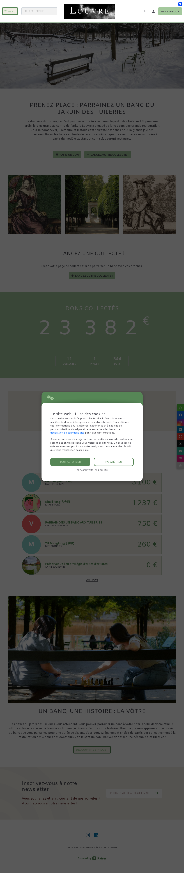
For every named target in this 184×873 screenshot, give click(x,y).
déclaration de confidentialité (67, 432)
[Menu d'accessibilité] (180, 4)
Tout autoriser (70, 462)
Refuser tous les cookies (92, 470)
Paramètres (113, 462)
